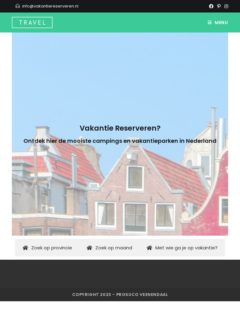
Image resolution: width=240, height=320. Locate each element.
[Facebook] (211, 6)
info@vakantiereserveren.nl (50, 6)
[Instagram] (225, 6)
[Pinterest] (218, 6)
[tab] (47, 248)
